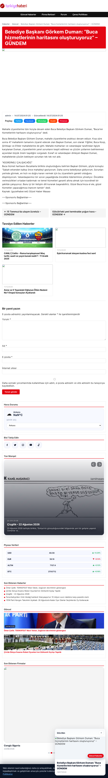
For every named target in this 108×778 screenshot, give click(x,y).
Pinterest (63, 121)
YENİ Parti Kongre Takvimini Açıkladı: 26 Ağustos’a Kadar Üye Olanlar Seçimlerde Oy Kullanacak (47, 600)
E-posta (7, 357)
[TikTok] (38, 445)
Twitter (18, 121)
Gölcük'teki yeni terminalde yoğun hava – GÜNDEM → (74, 213)
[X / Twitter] (15, 445)
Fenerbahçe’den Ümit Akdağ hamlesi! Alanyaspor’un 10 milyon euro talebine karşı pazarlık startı (47, 597)
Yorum (6, 319)
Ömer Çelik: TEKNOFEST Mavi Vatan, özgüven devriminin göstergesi (36, 588)
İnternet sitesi (9, 368)
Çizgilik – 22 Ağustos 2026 (17, 594)
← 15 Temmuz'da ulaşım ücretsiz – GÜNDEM (22, 213)
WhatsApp (42, 121)
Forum (64, 14)
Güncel (15, 24)
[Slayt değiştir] (49, 753)
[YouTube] (31, 445)
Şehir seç (12, 420)
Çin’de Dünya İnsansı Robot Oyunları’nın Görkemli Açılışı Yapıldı (33, 591)
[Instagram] (23, 445)
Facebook (29, 121)
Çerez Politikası (80, 14)
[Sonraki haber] (99, 464)
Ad (4, 345)
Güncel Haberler (28, 14)
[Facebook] (7, 445)
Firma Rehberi (48, 14)
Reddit (53, 121)
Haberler (6, 24)
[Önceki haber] (93, 464)
